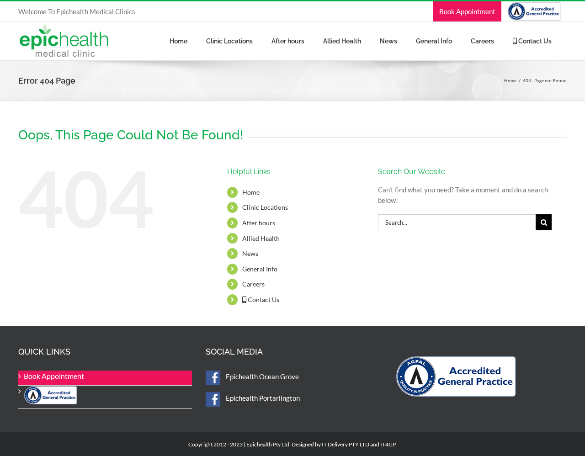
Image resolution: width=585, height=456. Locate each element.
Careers (253, 284)
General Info (259, 269)
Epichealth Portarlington (262, 398)
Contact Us (262, 299)
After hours (258, 223)
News (250, 253)
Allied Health (261, 238)
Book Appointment (54, 375)
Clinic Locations (265, 207)
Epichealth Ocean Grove (261, 376)
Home (251, 192)
